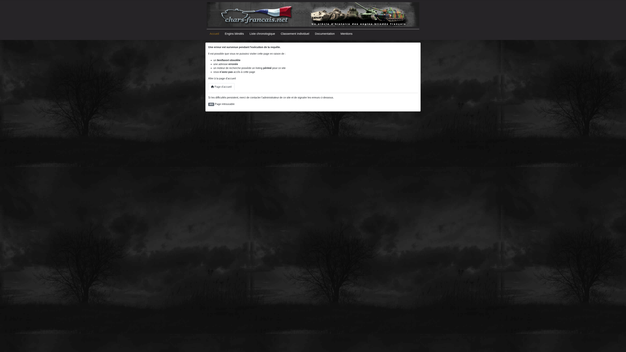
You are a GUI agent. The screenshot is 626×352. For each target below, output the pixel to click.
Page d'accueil (223, 86)
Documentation (325, 33)
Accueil (214, 33)
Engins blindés (234, 33)
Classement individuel (295, 33)
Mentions (346, 33)
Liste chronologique (262, 33)
